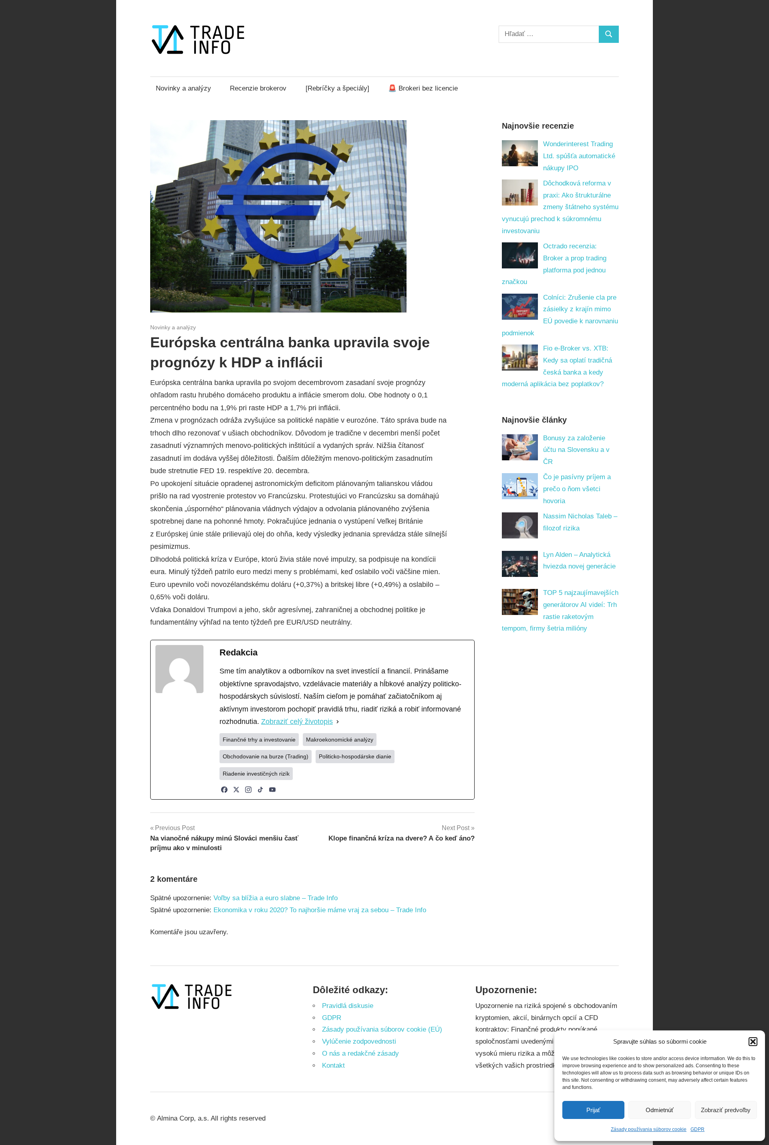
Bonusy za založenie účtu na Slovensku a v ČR (576, 450)
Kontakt (333, 1065)
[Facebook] (224, 789)
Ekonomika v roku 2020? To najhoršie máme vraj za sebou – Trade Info (319, 910)
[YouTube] (272, 789)
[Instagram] (248, 789)
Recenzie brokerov (258, 88)
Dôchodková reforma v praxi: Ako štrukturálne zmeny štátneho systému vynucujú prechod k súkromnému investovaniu (560, 207)
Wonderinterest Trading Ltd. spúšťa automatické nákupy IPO (579, 156)
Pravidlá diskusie (347, 1006)
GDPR (697, 1129)
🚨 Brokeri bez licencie (423, 88)
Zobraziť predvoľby (726, 1110)
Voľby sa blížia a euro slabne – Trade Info (275, 898)
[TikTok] (260, 789)
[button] (753, 1042)
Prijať (593, 1110)
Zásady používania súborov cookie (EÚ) (382, 1029)
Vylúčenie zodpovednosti (359, 1041)
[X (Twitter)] (236, 789)
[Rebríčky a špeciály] (337, 88)
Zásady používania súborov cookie (648, 1129)
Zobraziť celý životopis (297, 722)
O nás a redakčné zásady (360, 1053)
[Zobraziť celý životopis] (337, 722)
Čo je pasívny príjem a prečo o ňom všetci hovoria (577, 489)
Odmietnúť (660, 1110)
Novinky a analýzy (183, 88)
